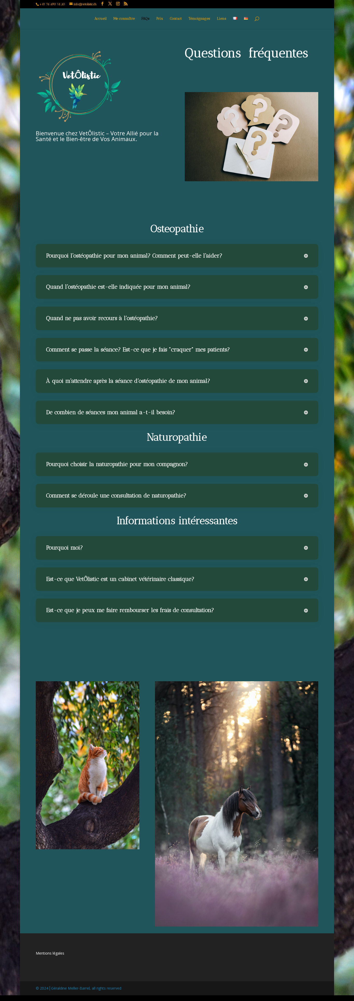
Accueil (101, 19)
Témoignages (199, 19)
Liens (221, 19)
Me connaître (124, 19)
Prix (159, 19)
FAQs (145, 19)
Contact (176, 19)
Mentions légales (50, 953)
